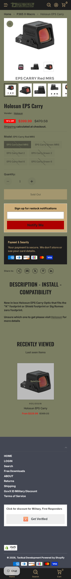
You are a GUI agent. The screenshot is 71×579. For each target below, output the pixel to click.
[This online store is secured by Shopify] (10, 548)
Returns (9, 481)
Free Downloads (14, 471)
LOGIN (8, 461)
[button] (49, 5)
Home (7, 14)
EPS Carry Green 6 (41, 161)
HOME (8, 455)
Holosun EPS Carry (52, 14)
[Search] (49, 5)
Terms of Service (15, 496)
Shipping (10, 126)
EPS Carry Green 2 (41, 153)
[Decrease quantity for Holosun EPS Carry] (8, 181)
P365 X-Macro (26, 14)
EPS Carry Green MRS (47, 144)
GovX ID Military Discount (20, 491)
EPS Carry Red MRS (17, 144)
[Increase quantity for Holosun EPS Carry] (32, 181)
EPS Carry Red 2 (16, 153)
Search (8, 466)
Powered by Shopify (52, 557)
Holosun (18, 113)
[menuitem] (35, 456)
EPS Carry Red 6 (16, 161)
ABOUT (8, 476)
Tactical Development (29, 557)
